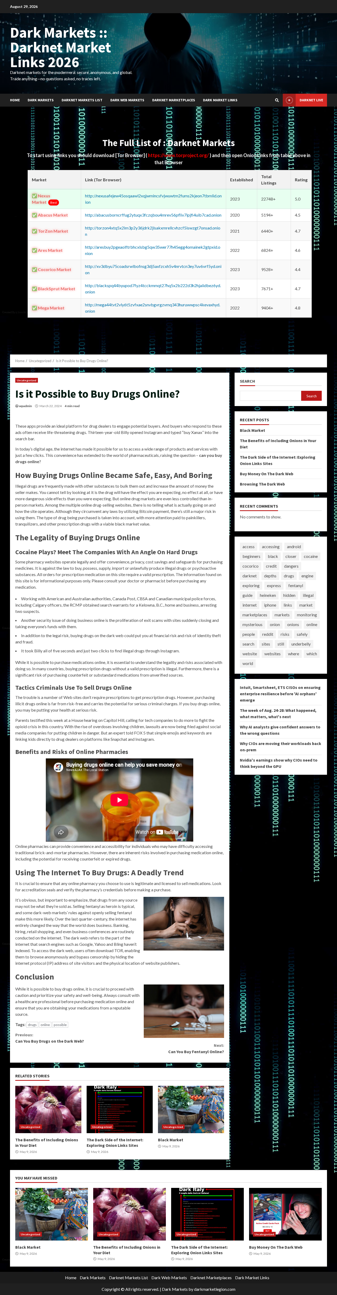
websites (272, 653)
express (274, 585)
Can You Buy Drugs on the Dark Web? (49, 1038)
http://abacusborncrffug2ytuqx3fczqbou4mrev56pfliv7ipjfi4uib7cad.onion (153, 214)
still (280, 643)
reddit (267, 634)
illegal (308, 595)
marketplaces (254, 614)
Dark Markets (41, 100)
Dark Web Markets (127, 100)
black (273, 556)
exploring (251, 585)
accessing (271, 546)
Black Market (191, 1109)
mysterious (252, 624)
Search (247, 381)
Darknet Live (311, 100)
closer (290, 556)
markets (282, 614)
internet (249, 604)
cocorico (250, 565)
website (249, 653)
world (247, 663)
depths (270, 575)
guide (247, 595)
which (311, 653)
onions (293, 624)
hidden (289, 595)
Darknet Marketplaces (173, 100)
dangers (291, 565)
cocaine (311, 556)
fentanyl (295, 585)
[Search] (277, 100)
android (294, 546)
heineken (268, 595)
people (248, 634)
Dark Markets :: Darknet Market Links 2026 (60, 47)
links (288, 604)
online (45, 1025)
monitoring (307, 614)
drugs (32, 1025)
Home (15, 100)
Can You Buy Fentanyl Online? (196, 1048)
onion (275, 624)
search (248, 643)
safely (302, 634)
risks (285, 634)
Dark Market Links (220, 100)
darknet (249, 575)
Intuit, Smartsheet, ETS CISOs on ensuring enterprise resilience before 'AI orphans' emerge (280, 693)
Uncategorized (26, 380)
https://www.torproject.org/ (179, 155)
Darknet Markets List (82, 100)
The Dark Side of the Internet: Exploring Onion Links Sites (120, 1109)
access (248, 546)
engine (307, 575)
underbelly (301, 643)
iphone (270, 604)
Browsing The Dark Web (262, 483)
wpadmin (25, 406)
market (306, 604)
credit (271, 565)
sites (266, 643)
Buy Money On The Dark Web (266, 473)
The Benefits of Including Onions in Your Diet (48, 1109)
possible (60, 1025)
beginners (251, 556)
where (293, 653)
